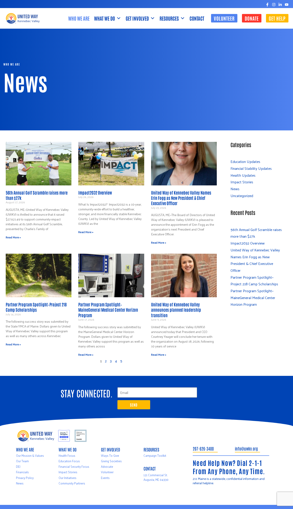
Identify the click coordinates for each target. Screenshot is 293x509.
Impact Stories (242, 182)
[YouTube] (286, 4)
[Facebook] (267, 4)
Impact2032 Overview (95, 192)
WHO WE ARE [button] (79, 18)
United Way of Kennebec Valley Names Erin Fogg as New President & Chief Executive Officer (181, 198)
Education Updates (245, 161)
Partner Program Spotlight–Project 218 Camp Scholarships (36, 307)
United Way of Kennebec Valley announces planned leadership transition (176, 310)
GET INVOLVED (137, 18)
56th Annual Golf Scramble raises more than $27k (37, 195)
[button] (224, 18)
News (235, 188)
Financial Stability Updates (251, 168)
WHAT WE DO (104, 18)
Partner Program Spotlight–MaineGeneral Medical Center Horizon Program (108, 310)
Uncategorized (242, 195)
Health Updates (243, 175)
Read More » (13, 237)
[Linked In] (280, 4)
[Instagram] (274, 4)
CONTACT (197, 18)
